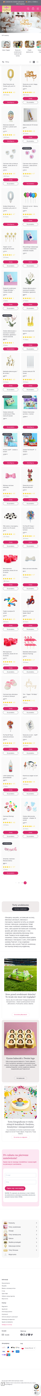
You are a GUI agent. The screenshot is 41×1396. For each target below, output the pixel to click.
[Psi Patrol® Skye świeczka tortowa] (10, 732)
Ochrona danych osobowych (10, 1317)
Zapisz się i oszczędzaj (15, 1188)
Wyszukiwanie (6, 1283)
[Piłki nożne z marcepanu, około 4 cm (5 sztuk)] (10, 523)
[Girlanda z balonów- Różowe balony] (10, 856)
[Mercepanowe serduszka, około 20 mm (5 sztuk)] (10, 566)
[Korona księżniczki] (30, 327)
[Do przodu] (25, 882)
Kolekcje (13, 26)
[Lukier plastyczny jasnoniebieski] (10, 772)
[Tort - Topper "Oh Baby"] (30, 690)
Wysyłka (4, 1286)
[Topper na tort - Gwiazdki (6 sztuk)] (10, 244)
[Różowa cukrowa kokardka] (10, 482)
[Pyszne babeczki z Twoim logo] (20, 1038)
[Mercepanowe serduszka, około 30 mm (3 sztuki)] (10, 649)
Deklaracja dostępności (8, 1319)
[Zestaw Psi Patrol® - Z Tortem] (30, 446)
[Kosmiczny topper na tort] (30, 771)
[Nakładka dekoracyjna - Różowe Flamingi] (30, 649)
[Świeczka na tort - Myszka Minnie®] (30, 482)
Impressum (5, 1314)
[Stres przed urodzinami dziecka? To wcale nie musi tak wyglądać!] (20, 974)
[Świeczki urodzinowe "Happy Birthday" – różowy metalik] (10, 286)
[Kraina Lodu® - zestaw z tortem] (10, 446)
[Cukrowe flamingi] (10, 812)
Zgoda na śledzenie (7, 1322)
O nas (3, 1291)
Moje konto (5, 1298)
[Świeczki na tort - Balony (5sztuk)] (30, 203)
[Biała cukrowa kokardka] (30, 564)
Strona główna (5, 26)
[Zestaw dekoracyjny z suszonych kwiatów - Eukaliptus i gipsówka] (30, 286)
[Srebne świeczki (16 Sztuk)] (30, 368)
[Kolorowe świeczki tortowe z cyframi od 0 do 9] (10, 123)
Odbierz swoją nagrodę (8, 1296)
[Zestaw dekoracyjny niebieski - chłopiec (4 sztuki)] (30, 814)
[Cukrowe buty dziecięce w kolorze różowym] (10, 691)
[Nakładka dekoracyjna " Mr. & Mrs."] (10, 368)
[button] (2, 1384)
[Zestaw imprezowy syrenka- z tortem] (30, 408)
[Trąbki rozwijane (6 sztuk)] (10, 608)
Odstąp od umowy (7, 1324)
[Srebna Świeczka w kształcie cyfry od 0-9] (10, 203)
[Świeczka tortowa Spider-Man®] (30, 608)
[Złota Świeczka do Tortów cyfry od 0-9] (10, 81)
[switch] (36, 1393)
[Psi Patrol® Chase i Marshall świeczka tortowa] (30, 524)
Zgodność (4, 1309)
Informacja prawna (7, 1311)
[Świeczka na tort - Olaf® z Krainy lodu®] (30, 732)
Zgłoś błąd (5, 1293)
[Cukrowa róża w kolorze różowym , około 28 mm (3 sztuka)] (30, 161)
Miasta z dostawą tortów (8, 1288)
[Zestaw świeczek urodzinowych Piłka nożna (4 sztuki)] (10, 409)
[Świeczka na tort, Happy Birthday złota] (30, 81)
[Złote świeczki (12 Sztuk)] (30, 121)
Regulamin (5, 1306)
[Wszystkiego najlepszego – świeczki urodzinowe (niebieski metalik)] (30, 244)
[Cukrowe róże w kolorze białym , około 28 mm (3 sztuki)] (10, 161)
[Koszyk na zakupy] (33, 9)
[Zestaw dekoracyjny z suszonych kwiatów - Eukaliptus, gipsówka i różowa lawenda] (10, 329)
